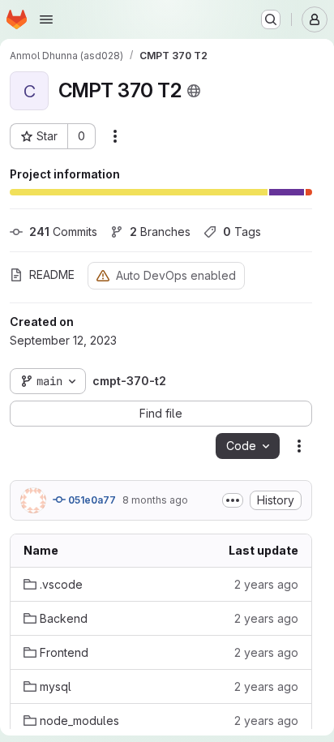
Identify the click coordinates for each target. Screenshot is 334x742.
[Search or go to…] (270, 19)
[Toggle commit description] (232, 500)
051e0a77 (91, 500)
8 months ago (155, 500)
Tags (242, 231)
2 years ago (266, 584)
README (52, 274)
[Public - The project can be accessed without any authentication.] (193, 90)
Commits (63, 231)
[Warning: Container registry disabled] (102, 275)
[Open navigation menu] (46, 19)
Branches (160, 231)
